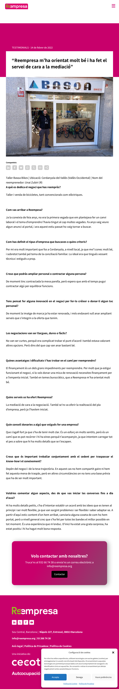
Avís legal (17, 646)
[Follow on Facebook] (26, 622)
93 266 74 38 (44, 638)
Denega (79, 677)
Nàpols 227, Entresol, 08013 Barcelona (60, 632)
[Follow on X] (20, 622)
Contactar (59, 574)
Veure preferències (103, 677)
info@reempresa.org (59, 566)
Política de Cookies (70, 683)
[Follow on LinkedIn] (14, 622)
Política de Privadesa (86, 683)
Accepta (55, 677)
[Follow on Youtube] (31, 622)
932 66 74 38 (46, 562)
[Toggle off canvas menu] (73, 6)
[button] (113, 652)
